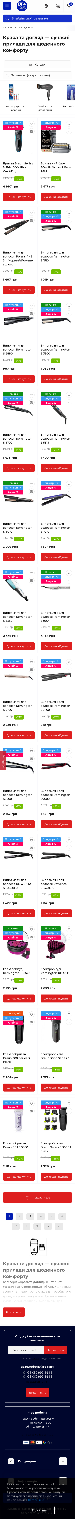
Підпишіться (55, 1350)
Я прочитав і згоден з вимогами (40, 1358)
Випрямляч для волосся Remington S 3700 (18, 438)
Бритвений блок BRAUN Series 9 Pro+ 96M (56, 167)
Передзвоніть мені (37, 1381)
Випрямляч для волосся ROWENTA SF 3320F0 (17, 884)
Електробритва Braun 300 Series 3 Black (16, 1058)
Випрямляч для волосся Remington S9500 (18, 795)
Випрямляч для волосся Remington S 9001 (55, 617)
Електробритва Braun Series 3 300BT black (56, 1147)
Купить (19, 196)
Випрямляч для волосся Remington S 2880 (18, 349)
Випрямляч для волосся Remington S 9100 (18, 706)
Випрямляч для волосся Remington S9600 (55, 795)
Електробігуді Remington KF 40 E (55, 971)
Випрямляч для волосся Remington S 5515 (55, 438)
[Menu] (7, 6)
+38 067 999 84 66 (39, 1376)
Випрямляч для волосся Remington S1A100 (55, 706)
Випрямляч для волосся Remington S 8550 (18, 617)
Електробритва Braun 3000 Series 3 (55, 1056)
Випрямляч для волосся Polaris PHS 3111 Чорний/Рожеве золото (18, 258)
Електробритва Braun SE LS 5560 (15, 1145)
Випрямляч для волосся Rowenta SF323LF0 (54, 884)
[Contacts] (57, 6)
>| (59, 1226)
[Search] (7, 18)
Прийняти (39, 1510)
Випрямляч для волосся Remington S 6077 (18, 527)
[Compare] (32, 131)
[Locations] (46, 6)
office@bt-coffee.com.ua (37, 1434)
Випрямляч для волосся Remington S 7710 (55, 527)
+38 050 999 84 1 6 (39, 1372)
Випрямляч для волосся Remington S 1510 (55, 256)
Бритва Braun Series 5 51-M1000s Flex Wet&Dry (18, 167)
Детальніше (36, 1500)
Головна (7, 27)
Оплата (35, 1358)
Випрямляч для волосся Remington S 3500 (55, 349)
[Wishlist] (32, 124)
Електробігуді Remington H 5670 (16, 971)
